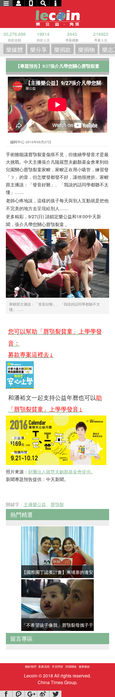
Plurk (18, 694)
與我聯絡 (70, 666)
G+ (31, 694)
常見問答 (57, 666)
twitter (55, 694)
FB (6, 694)
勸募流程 (44, 666)
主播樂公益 (35, 504)
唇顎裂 (57, 504)
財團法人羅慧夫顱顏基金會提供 (59, 471)
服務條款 (84, 666)
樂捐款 (62, 49)
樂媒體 (14, 49)
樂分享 (38, 49)
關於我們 (30, 666)
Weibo (43, 694)
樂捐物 (86, 49)
